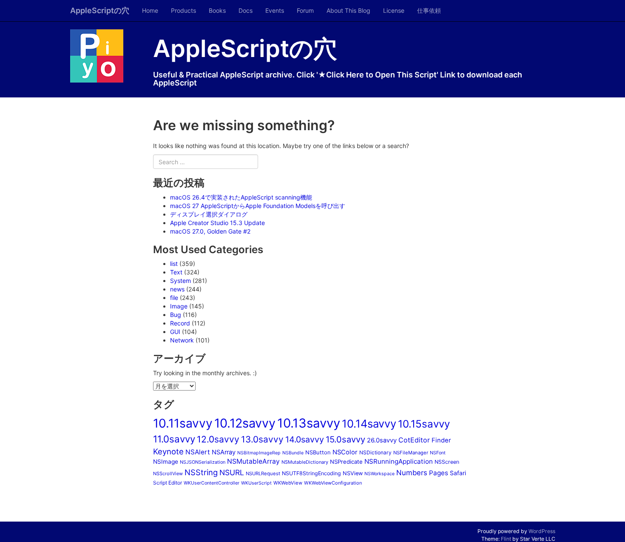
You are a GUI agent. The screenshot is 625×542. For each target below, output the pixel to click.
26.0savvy (382, 440)
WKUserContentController (211, 483)
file (174, 297)
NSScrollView (168, 473)
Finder (441, 440)
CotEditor (414, 440)
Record (180, 323)
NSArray (224, 452)
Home (150, 10)
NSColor (345, 452)
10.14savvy (369, 423)
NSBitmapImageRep (259, 453)
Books (217, 10)
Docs (246, 10)
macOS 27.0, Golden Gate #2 (210, 231)
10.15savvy (424, 424)
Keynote (168, 451)
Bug (175, 314)
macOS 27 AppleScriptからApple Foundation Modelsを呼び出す (257, 205)
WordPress (541, 531)
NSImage (165, 461)
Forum (305, 10)
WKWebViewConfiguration (333, 483)
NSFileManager (410, 453)
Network (182, 340)
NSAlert (197, 452)
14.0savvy (304, 439)
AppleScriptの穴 (99, 10)
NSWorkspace (379, 473)
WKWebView (287, 483)
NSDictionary (375, 452)
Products (183, 10)
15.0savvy (345, 439)
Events (274, 10)
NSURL (231, 472)
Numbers (411, 472)
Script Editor (167, 482)
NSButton (318, 452)
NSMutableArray (253, 461)
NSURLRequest (263, 473)
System (180, 280)
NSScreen (447, 462)
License (393, 10)
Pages (438, 473)
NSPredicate (346, 461)
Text (176, 272)
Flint (506, 539)
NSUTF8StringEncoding (311, 473)
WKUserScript (256, 483)
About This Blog (348, 10)
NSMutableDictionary (304, 462)
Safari (458, 472)
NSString (201, 472)
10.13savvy (308, 423)
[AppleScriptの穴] (105, 56)
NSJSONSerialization (202, 462)
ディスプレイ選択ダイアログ (208, 214)
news (177, 289)
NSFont (438, 453)
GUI (175, 331)
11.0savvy (174, 439)
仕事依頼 (429, 10)
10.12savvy (245, 423)
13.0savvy (262, 439)
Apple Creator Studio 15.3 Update (217, 222)
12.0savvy (218, 439)
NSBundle (293, 453)
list (174, 263)
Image (179, 306)
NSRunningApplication (398, 461)
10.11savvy (183, 423)
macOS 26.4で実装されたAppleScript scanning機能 (241, 197)
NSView (353, 473)
